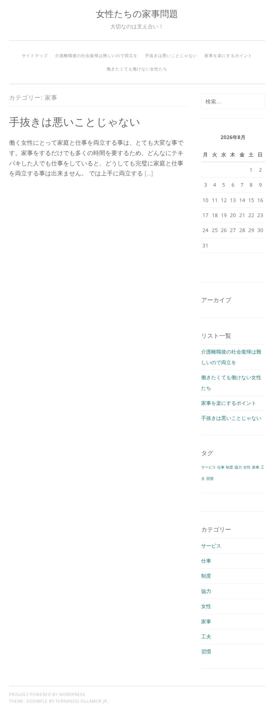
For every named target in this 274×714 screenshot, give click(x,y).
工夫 (206, 636)
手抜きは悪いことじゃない (171, 55)
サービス (208, 467)
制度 (229, 467)
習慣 (210, 478)
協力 (238, 467)
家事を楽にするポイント (228, 55)
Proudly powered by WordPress (47, 694)
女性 (247, 467)
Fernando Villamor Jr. (82, 701)
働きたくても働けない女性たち (137, 69)
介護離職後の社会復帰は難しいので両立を (96, 55)
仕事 (221, 467)
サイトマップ (35, 55)
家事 (255, 467)
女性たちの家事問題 (137, 13)
